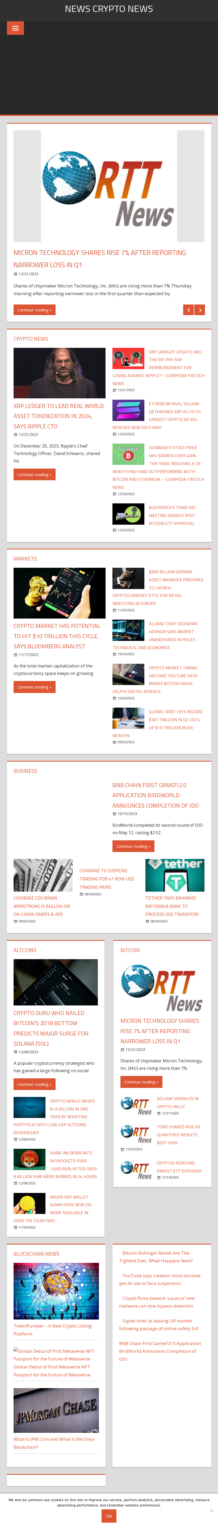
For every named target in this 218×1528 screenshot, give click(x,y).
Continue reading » (35, 309)
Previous (188, 309)
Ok (109, 1516)
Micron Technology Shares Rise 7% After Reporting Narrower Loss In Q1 (159, 1031)
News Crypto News (109, 8)
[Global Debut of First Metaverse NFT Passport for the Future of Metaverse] (56, 1359)
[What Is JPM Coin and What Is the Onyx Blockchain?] (56, 1431)
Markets (25, 558)
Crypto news (31, 339)
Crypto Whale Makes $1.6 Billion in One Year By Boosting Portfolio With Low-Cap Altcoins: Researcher (54, 1117)
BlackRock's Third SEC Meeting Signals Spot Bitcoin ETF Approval (172, 515)
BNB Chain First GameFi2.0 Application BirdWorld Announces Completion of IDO (155, 795)
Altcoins (25, 950)
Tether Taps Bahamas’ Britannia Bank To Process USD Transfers (172, 906)
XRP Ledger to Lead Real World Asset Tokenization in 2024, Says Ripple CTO (59, 416)
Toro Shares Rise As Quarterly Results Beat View (178, 1135)
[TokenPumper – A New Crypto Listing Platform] (56, 1318)
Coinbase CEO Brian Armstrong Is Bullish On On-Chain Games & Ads (42, 906)
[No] (211, 1510)
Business (25, 771)
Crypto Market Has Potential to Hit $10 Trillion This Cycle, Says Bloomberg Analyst (57, 636)
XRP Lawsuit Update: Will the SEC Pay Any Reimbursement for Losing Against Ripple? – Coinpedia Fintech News (158, 368)
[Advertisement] (109, 74)
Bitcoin (130, 950)
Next (199, 309)
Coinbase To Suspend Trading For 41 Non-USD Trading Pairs (106, 879)
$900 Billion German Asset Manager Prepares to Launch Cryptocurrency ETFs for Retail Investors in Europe (157, 588)
